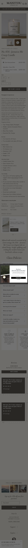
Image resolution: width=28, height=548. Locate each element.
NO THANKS (18, 279)
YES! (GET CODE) (18, 277)
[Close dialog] (26, 266)
